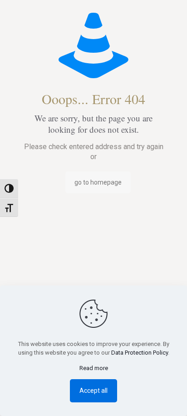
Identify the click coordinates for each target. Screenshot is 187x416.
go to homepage (98, 182)
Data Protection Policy (139, 352)
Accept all (93, 390)
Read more (93, 368)
